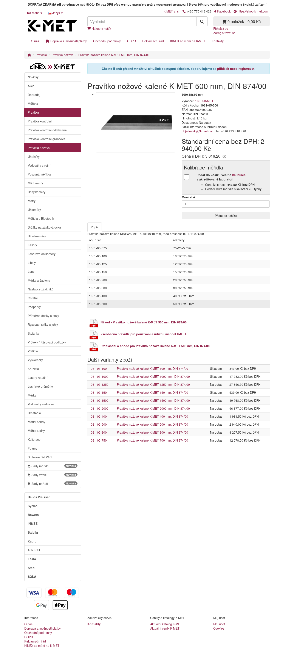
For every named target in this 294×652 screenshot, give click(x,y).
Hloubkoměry (37, 236)
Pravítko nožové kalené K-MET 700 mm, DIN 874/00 (152, 440)
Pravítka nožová (63, 55)
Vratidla (33, 351)
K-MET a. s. (171, 11)
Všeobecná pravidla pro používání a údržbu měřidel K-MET (143, 334)
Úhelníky (34, 156)
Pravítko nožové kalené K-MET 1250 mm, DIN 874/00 (153, 384)
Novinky (33, 77)
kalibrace (239, 175)
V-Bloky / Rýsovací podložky (47, 342)
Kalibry (32, 245)
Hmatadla (34, 413)
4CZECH (34, 550)
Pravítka (41, 55)
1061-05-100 (98, 368)
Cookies (218, 628)
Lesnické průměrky (41, 386)
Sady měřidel (53, 466)
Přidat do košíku (226, 215)
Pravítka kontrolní (40, 121)
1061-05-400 (98, 416)
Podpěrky (34, 307)
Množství (188, 197)
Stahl (31, 568)
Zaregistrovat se (224, 33)
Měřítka (33, 103)
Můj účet (219, 624)
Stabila (33, 532)
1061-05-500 (98, 424)
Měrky (32, 395)
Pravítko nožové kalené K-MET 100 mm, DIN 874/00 (152, 368)
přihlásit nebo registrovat (235, 68)
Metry (32, 201)
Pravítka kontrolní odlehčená (47, 130)
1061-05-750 (98, 440)
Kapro (32, 541)
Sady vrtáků (53, 475)
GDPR (131, 41)
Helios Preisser (39, 497)
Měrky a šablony (39, 280)
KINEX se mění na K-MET (187, 41)
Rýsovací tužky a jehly (43, 324)
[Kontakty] (184, 11)
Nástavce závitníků (40, 289)
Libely (32, 262)
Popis (94, 227)
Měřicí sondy (36, 422)
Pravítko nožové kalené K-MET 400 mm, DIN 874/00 (152, 416)
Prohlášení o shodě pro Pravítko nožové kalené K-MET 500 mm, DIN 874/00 (155, 346)
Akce (31, 86)
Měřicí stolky (36, 430)
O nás (35, 41)
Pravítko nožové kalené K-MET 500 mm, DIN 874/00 (114, 55)
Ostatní (33, 298)
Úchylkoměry (36, 192)
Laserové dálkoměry (42, 254)
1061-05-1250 (98, 384)
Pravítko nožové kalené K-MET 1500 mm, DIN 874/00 (153, 400)
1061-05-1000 (98, 376)
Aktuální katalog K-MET (166, 624)
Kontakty (218, 41)
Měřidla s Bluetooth (41, 218)
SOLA (32, 576)
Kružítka (33, 369)
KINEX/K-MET (204, 101)
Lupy (31, 271)
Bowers (33, 515)
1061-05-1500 (98, 400)
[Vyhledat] (202, 21)
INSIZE (32, 523)
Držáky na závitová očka (44, 227)
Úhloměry (34, 209)
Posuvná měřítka (39, 174)
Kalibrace (34, 439)
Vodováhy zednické (41, 404)
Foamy (32, 448)
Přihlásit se (220, 28)
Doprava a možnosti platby (68, 41)
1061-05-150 (98, 392)
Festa (32, 559)
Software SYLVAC (40, 457)
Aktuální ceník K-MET (164, 628)
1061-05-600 (98, 432)
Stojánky (33, 333)
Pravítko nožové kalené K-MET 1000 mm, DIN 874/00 (153, 376)
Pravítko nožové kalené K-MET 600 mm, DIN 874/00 (152, 432)
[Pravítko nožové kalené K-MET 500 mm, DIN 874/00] (135, 122)
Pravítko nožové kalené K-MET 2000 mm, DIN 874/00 (153, 408)
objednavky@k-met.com (198, 131)
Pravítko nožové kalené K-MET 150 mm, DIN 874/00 (152, 392)
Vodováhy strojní (39, 165)
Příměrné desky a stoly (43, 315)
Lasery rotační (37, 377)
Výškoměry (35, 360)
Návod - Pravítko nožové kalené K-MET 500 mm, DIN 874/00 (144, 322)
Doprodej (34, 94)
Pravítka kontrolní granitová (46, 139)
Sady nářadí (53, 483)
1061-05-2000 (98, 408)
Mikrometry (35, 183)
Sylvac (32, 506)
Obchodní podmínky (107, 41)
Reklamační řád (153, 41)
